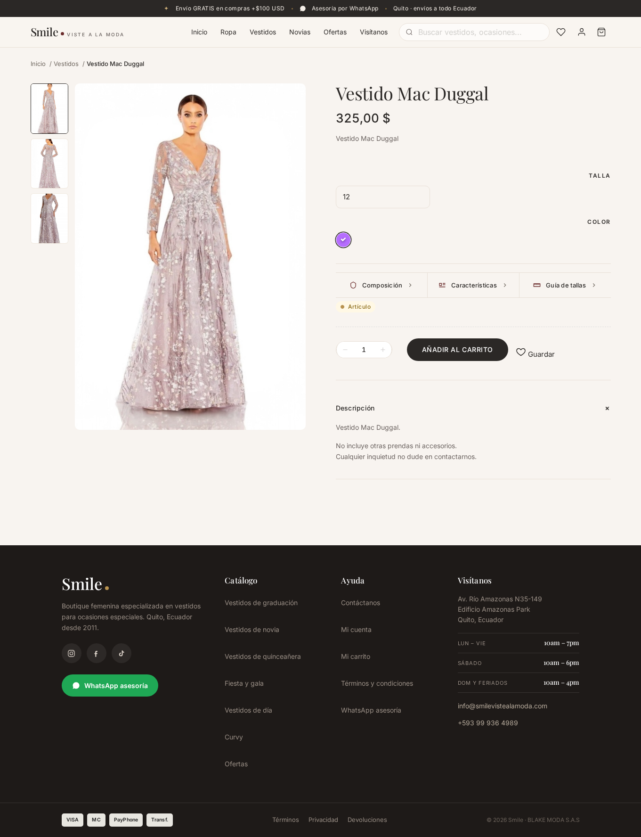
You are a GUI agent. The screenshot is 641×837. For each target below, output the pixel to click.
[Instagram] (71, 653)
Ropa (228, 32)
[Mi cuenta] (581, 32)
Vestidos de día (248, 710)
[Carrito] (601, 32)
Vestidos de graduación (261, 603)
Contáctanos (360, 603)
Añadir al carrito (458, 349)
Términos (285, 819)
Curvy (234, 737)
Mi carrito (355, 656)
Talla (599, 175)
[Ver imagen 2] (49, 164)
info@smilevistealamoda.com (502, 706)
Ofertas (335, 32)
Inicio (199, 32)
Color (598, 221)
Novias (299, 32)
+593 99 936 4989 (488, 723)
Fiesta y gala (244, 683)
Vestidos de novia (252, 629)
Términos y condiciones (377, 683)
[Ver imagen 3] (49, 218)
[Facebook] (96, 653)
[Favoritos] (561, 32)
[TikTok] (121, 653)
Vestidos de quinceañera (263, 656)
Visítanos (374, 32)
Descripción (355, 408)
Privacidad (323, 819)
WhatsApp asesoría (116, 685)
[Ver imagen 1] (49, 108)
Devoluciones (367, 819)
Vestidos (263, 32)
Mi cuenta (356, 629)
